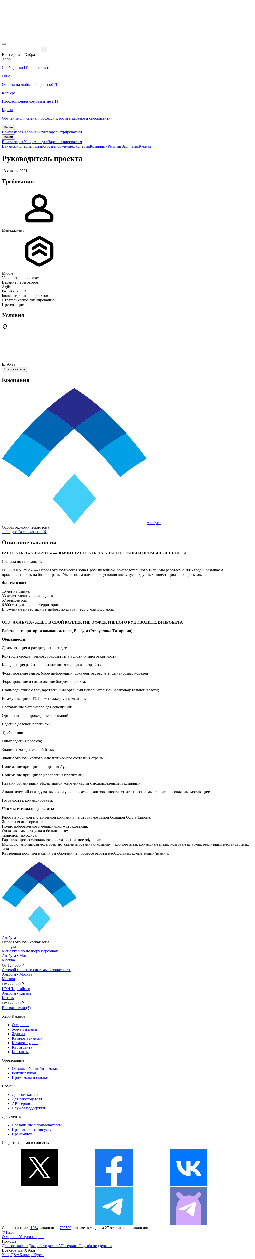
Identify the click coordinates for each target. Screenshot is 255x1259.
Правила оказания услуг (32, 1129)
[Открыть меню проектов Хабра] (4, 44)
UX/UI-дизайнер (16, 989)
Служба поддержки (28, 1108)
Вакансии (10, 146)
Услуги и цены (24, 1029)
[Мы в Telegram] (114, 1223)
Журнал (144, 146)
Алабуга (154, 523)
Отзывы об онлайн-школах (35, 1068)
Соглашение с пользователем (37, 1125)
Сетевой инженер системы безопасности (36, 970)
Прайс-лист (22, 1134)
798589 (65, 1228)
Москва (25, 955)
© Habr (8, 1232)
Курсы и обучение (57, 146)
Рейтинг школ (24, 1073)
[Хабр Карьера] (21, 49)
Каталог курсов (25, 1043)
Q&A (15, 1255)
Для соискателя (25, 1094)
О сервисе (20, 1025)
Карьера (26, 1255)
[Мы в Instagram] (39, 1223)
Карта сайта (22, 1047)
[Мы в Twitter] (39, 1185)
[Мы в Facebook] (114, 1185)
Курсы (38, 1255)
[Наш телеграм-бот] (188, 1223)
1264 (34, 1228)
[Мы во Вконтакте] (188, 1185)
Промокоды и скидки (30, 1077)
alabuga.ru (10, 532)
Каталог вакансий (27, 1038)
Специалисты (30, 146)
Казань (25, 993)
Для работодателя (27, 1099)
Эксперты (81, 146)
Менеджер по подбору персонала (30, 951)
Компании (99, 146)
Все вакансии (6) (32, 532)
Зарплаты (130, 146)
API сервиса (22, 1103)
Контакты (20, 1052)
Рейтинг (115, 146)
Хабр (6, 1255)
